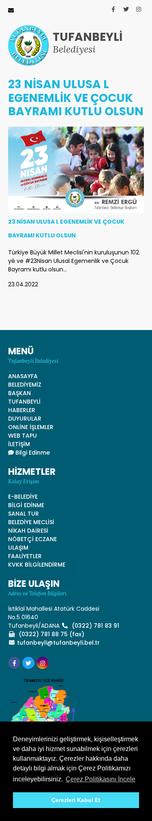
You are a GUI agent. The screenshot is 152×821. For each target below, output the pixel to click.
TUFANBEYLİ (24, 402)
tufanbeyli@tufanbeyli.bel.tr (58, 643)
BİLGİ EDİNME (26, 505)
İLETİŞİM (19, 444)
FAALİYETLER (25, 556)
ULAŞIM (18, 548)
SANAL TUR (23, 514)
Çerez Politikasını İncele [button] (100, 779)
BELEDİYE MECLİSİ (31, 522)
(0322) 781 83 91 (94, 626)
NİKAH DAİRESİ (28, 531)
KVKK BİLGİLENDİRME (36, 565)
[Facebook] (113, 9)
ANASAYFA (23, 376)
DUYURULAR (24, 419)
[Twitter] (126, 9)
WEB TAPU (22, 436)
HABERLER (21, 410)
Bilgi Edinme (32, 453)
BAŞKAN (19, 393)
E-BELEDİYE (23, 497)
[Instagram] (138, 9)
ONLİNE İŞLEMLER (31, 427)
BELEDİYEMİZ (24, 385)
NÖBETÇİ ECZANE (32, 539)
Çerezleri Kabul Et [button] (76, 800)
